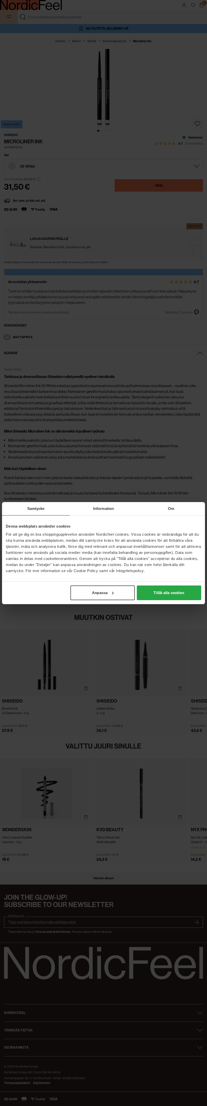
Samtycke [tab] (36, 508)
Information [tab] (103, 508)
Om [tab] (171, 508)
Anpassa (100, 593)
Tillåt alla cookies (168, 593)
